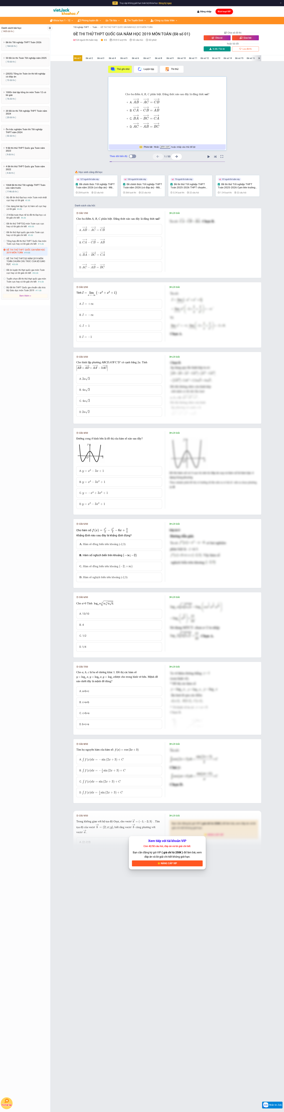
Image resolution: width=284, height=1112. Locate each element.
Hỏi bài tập (7, 1105)
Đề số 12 (205, 58)
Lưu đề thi (247, 49)
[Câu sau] (176, 156)
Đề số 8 (158, 58)
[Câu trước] (157, 156)
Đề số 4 (112, 58)
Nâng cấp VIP (168, 863)
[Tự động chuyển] (209, 157)
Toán (94, 27)
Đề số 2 (89, 58)
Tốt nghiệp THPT (81, 27)
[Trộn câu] (215, 157)
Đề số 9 (170, 58)
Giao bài (247, 38)
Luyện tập (149, 69)
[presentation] (146, 101)
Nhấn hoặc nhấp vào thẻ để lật (169, 147)
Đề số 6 (135, 58)
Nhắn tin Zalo (275, 1105)
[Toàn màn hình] (222, 157)
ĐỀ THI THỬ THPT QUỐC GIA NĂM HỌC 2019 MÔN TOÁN (127, 27)
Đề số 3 (100, 58)
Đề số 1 (77, 58)
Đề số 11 (193, 58)
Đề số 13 (216, 58)
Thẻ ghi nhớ (123, 69)
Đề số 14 (228, 58)
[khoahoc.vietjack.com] (66, 11)
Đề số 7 (146, 58)
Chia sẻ (218, 38)
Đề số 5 (123, 58)
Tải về (219, 49)
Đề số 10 (182, 58)
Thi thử (175, 69)
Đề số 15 (239, 58)
